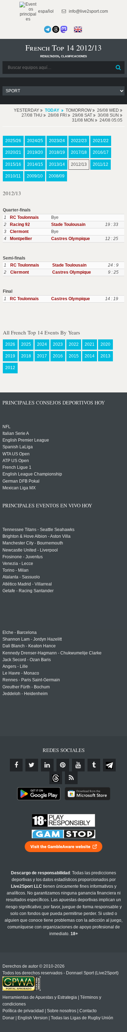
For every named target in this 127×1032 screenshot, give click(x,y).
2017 (42, 356)
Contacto (88, 1010)
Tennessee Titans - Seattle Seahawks (38, 529)
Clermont (19, 231)
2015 (74, 356)
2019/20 (35, 152)
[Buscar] (118, 68)
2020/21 (13, 152)
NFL (6, 426)
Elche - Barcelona (19, 632)
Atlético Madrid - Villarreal (27, 584)
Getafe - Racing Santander (28, 590)
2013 (105, 356)
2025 (26, 344)
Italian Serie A (15, 433)
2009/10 (35, 176)
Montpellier (21, 238)
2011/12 (100, 164)
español (45, 11)
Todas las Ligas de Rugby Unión (82, 1017)
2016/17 (101, 152)
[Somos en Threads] (55, 29)
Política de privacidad (23, 1010)
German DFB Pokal (21, 481)
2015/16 (13, 164)
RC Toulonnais (24, 217)
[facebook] (16, 765)
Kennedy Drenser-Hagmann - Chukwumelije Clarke (52, 653)
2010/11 (13, 176)
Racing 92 (20, 224)
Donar (8, 1017)
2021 (90, 344)
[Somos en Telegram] (47, 29)
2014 (90, 356)
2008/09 (57, 176)
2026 (10, 344)
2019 (10, 356)
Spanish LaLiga (17, 446)
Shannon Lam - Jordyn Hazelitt (32, 639)
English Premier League (25, 440)
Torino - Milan (15, 570)
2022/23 (79, 140)
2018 (26, 356)
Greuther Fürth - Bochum (26, 686)
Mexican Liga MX (19, 487)
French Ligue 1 (16, 467)
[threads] (55, 777)
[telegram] (109, 765)
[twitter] (31, 765)
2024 (42, 344)
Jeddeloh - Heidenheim (25, 693)
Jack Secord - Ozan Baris (26, 659)
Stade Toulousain (68, 224)
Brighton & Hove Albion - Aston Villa (36, 536)
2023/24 (57, 140)
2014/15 (35, 164)
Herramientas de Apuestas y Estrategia (39, 997)
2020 (105, 344)
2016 (58, 356)
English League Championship (32, 474)
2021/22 (101, 140)
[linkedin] (47, 765)
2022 (74, 344)
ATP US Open (15, 460)
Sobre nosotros (61, 1010)
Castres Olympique (70, 238)
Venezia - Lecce (17, 563)
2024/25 (35, 140)
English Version (33, 1017)
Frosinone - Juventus (22, 556)
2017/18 (79, 152)
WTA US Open (16, 453)
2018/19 (57, 152)
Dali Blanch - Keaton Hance (29, 645)
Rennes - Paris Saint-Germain (31, 679)
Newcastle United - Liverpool (30, 550)
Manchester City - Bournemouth (32, 543)
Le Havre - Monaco (20, 673)
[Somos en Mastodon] (63, 29)
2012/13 (79, 164)
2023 (58, 344)
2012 (10, 367)
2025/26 (13, 140)
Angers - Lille (15, 666)
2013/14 (57, 164)
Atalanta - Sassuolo (21, 577)
